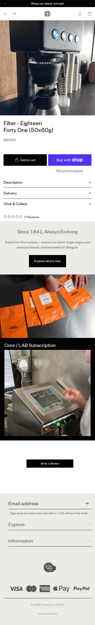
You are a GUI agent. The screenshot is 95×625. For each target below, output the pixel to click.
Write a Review (50, 463)
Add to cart (28, 160)
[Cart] (90, 14)
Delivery (10, 193)
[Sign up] (86, 503)
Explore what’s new (47, 261)
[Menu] (5, 14)
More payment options (69, 170)
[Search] (14, 14)
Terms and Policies (47, 613)
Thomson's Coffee (53, 604)
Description (13, 182)
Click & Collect (15, 204)
